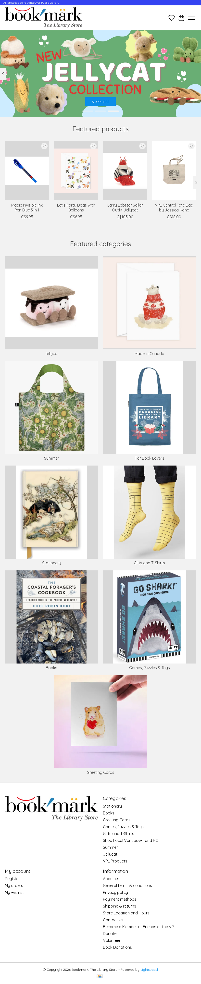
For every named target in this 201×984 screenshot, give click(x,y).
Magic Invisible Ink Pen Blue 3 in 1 (27, 207)
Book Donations (117, 947)
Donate (109, 933)
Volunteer (112, 940)
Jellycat (51, 353)
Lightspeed (149, 970)
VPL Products (115, 861)
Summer (51, 458)
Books (51, 667)
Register (12, 878)
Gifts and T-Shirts (149, 562)
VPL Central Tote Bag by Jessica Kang (174, 207)
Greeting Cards (100, 772)
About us (111, 878)
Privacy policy (115, 892)
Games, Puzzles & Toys (149, 667)
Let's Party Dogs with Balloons (76, 207)
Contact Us (113, 919)
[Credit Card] (100, 976)
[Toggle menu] (191, 18)
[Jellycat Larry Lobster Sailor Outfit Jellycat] (125, 170)
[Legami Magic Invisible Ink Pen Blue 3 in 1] (27, 170)
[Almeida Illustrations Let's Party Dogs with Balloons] (76, 170)
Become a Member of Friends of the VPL (139, 926)
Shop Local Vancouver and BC (130, 840)
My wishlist (14, 892)
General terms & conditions (127, 885)
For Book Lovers (149, 458)
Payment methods (119, 899)
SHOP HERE (100, 102)
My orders (14, 885)
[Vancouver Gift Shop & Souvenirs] (43, 18)
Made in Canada (149, 353)
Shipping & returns (119, 906)
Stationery (51, 562)
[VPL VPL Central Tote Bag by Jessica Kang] (174, 170)
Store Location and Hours (126, 912)
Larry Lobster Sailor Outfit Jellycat (125, 207)
